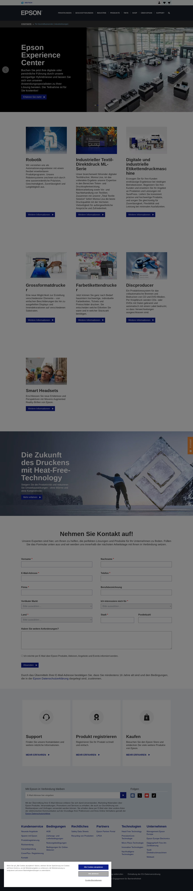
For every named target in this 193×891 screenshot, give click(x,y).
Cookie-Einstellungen (93, 880)
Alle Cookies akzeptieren (93, 867)
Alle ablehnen (93, 874)
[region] (57, 874)
